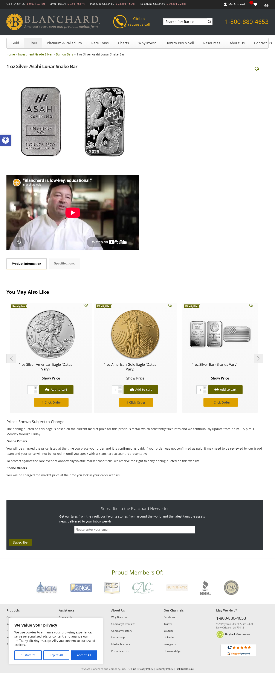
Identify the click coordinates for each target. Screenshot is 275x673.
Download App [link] (172, 651)
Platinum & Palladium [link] (64, 43)
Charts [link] (123, 43)
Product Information (26, 263)
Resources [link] (211, 43)
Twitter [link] (168, 624)
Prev (11, 358)
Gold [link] (15, 43)
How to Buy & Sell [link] (179, 43)
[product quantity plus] (35, 388)
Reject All (56, 655)
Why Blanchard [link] (120, 617)
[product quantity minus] (35, 391)
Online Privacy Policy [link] (140, 669)
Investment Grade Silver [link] (35, 54)
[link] (5, 140)
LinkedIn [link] (169, 637)
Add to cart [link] (59, 389)
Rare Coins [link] (100, 43)
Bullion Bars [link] (64, 54)
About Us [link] (237, 43)
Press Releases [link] (120, 651)
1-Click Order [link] (51, 402)
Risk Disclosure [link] (185, 669)
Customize (28, 655)
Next (258, 358)
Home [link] (10, 54)
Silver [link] (33, 43)
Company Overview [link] (122, 624)
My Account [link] (236, 4)
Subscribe (20, 542)
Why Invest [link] (147, 43)
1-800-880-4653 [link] (247, 21)
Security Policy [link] (164, 669)
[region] (56, 641)
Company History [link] (121, 631)
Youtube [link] (169, 631)
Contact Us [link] (263, 43)
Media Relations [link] (120, 644)
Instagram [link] (170, 644)
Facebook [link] (169, 617)
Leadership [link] (118, 637)
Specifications (64, 263)
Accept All (84, 655)
